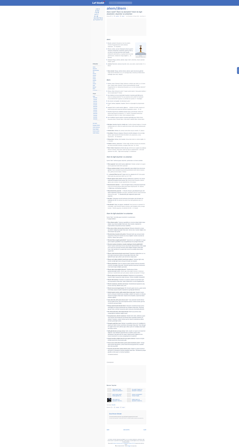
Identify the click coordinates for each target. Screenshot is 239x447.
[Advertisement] (126, 27)
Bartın (94, 88)
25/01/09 (95, 103)
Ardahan (94, 80)
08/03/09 (95, 113)
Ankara (94, 77)
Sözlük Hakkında (96, 127)
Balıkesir (94, 87)
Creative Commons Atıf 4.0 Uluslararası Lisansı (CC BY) (124, 443)
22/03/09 (95, 117)
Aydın (94, 85)
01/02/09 (95, 104)
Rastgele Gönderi (96, 125)
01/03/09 (95, 111)
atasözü (117, 16)
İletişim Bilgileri (96, 129)
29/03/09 (95, 118)
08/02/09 (95, 106)
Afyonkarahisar (96, 70)
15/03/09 (95, 115)
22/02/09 (95, 110)
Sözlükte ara (114, 2)
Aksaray (94, 73)
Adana (94, 67)
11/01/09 (95, 99)
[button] (127, 414)
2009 (94, 96)
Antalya (94, 78)
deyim (123, 16)
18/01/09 (95, 101)
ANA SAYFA (126, 429)
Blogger (129, 445)
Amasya (94, 75)
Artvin (94, 82)
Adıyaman (95, 68)
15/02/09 (95, 108)
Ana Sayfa (95, 123)
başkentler (95, 90)
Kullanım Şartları (96, 131)
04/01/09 (95, 97)
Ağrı (93, 71)
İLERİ (145, 429)
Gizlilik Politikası (96, 132)
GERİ (108, 429)
